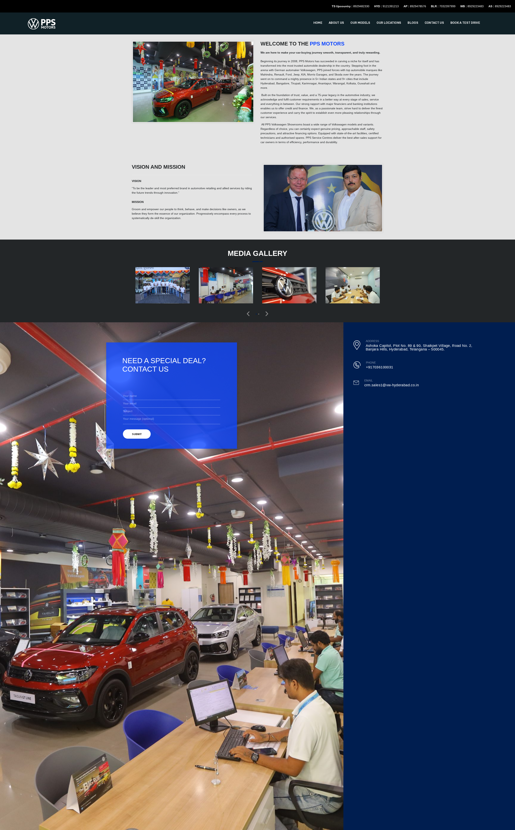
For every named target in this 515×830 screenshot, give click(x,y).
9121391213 (391, 6)
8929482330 (361, 6)
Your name (130, 395)
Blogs (413, 23)
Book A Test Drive (465, 23)
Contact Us (434, 23)
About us (336, 23)
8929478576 (418, 6)
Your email (129, 403)
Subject (127, 411)
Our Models (360, 23)
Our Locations (389, 23)
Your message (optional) (138, 418)
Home (317, 23)
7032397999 (447, 6)
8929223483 (476, 6)
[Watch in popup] (162, 285)
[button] (256, 314)
